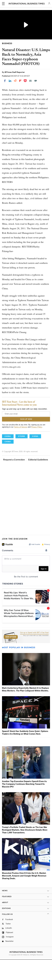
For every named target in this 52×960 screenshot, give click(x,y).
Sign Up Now (10, 637)
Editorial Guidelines (38, 460)
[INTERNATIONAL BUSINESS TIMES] (27, 4)
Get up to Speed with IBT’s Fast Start (34, 633)
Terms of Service (20, 427)
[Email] (30, 80)
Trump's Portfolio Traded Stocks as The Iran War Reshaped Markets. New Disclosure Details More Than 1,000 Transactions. (24, 830)
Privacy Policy (36, 427)
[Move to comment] (35, 80)
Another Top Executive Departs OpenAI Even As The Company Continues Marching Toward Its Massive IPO (24, 784)
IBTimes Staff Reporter (15, 72)
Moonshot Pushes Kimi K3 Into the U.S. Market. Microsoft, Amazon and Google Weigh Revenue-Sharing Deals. (24, 876)
